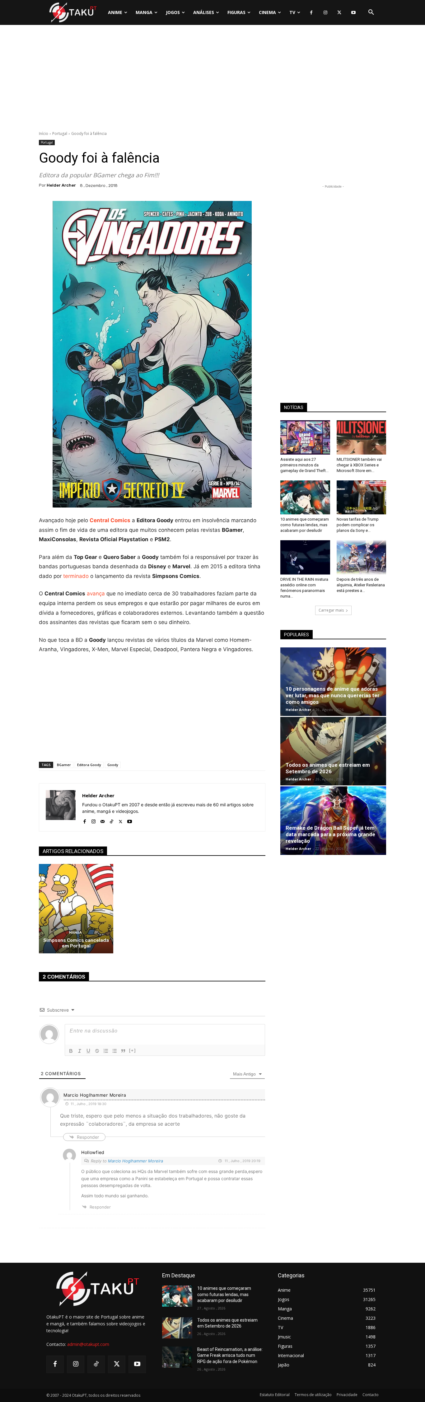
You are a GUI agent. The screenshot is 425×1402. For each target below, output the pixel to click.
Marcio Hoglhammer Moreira (135, 1160)
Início (43, 133)
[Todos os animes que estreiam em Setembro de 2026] (333, 751)
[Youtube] (353, 12)
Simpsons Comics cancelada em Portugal (76, 943)
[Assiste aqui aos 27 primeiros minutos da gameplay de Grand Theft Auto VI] (305, 437)
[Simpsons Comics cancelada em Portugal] (76, 908)
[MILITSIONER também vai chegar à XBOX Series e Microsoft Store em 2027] (361, 437)
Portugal (59, 133)
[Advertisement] (212, 79)
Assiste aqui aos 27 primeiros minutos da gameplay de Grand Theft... (304, 465)
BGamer (64, 764)
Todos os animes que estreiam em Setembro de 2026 (328, 768)
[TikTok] (111, 820)
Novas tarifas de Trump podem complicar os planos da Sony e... (358, 525)
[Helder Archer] (61, 807)
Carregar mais (331, 610)
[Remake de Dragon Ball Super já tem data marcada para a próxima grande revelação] (333, 820)
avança (96, 593)
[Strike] (97, 1051)
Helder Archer (61, 185)
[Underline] (88, 1051)
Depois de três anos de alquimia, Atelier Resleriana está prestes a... (361, 585)
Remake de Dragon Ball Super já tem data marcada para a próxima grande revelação (330, 834)
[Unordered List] (114, 1051)
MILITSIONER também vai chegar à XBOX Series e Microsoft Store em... (359, 465)
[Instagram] (325, 12)
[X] (339, 12)
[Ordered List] (105, 1051)
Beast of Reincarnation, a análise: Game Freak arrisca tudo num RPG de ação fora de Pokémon (230, 1355)
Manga (75, 932)
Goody (112, 764)
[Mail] (102, 820)
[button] (371, 12)
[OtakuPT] (72, 12)
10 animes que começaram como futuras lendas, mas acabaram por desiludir (304, 525)
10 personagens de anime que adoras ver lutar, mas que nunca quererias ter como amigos (333, 695)
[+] (132, 1050)
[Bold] (71, 1051)
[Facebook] (311, 12)
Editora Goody (89, 764)
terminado (76, 576)
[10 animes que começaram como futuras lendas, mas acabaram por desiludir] (305, 497)
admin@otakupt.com (88, 1344)
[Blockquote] (123, 1051)
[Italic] (79, 1051)
